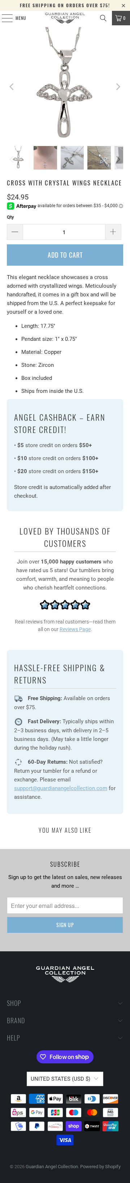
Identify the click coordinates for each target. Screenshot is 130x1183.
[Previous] (12, 86)
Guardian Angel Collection (52, 1166)
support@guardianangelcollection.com (60, 788)
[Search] (103, 18)
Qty (10, 217)
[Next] (118, 86)
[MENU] (3, 18)
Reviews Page (75, 629)
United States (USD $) (60, 1079)
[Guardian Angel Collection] (65, 18)
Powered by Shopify (100, 1166)
